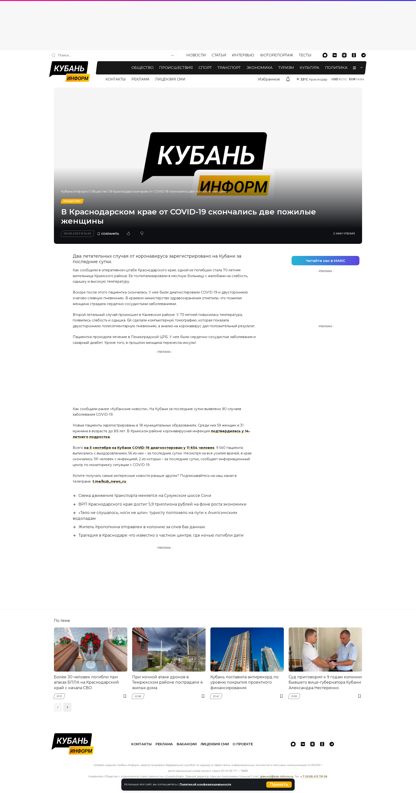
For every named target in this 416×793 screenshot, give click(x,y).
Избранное (269, 79)
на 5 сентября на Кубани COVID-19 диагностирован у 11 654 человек (149, 448)
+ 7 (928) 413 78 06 (313, 776)
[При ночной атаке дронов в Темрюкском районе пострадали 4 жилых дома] (169, 649)
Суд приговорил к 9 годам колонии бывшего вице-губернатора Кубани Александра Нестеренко (325, 682)
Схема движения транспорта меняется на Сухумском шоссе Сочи (144, 495)
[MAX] (325, 55)
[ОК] (354, 55)
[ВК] (334, 55)
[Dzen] (344, 55)
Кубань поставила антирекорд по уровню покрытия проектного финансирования (244, 682)
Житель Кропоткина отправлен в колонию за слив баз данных (141, 527)
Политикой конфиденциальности (205, 784)
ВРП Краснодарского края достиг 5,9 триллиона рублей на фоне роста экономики (162, 504)
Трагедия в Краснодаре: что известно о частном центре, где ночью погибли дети (161, 535)
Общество (99, 191)
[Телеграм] (363, 55)
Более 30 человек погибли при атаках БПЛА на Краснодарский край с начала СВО (86, 682)
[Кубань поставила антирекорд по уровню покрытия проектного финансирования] (247, 649)
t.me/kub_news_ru (109, 481)
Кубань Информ (74, 191)
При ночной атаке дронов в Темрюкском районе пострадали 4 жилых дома (167, 682)
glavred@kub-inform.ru (276, 776)
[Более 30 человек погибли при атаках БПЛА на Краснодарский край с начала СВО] (90, 649)
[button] (279, 784)
